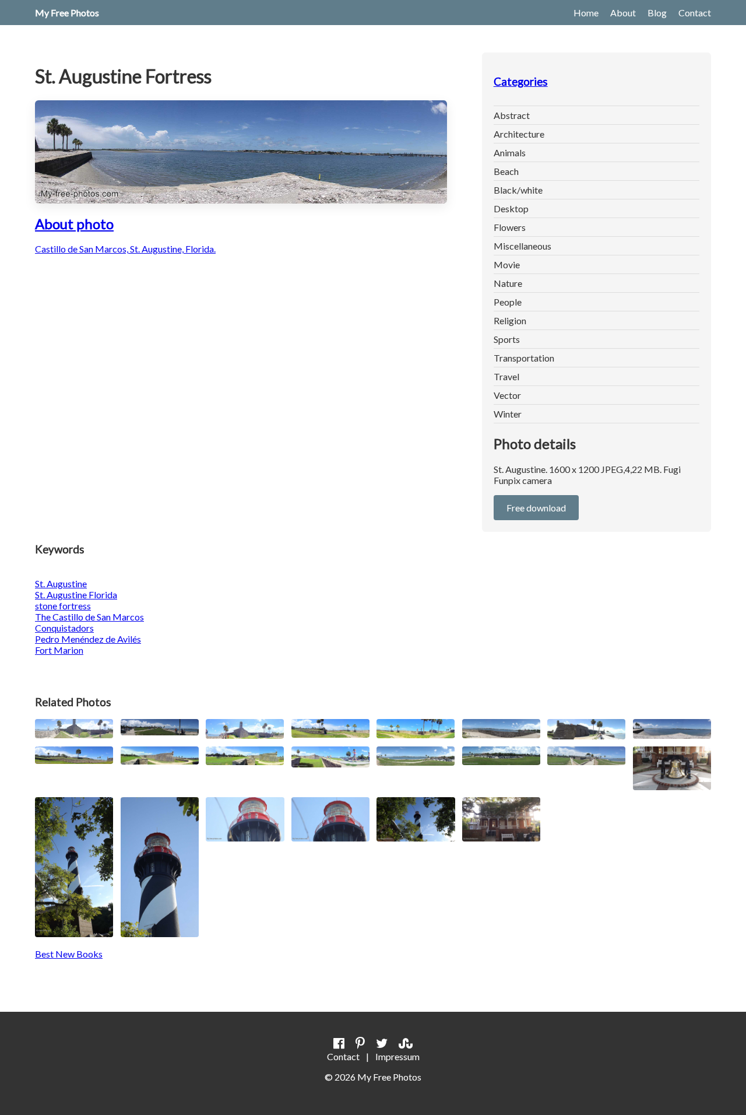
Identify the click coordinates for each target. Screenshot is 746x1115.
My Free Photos (67, 12)
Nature (508, 283)
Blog (657, 12)
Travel (506, 376)
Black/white (518, 189)
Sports (507, 339)
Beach (506, 171)
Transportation (524, 357)
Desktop (511, 208)
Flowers (510, 227)
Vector (507, 395)
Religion (510, 320)
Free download (536, 507)
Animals (510, 152)
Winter (508, 413)
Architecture (519, 133)
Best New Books (69, 953)
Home (586, 12)
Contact (694, 12)
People (508, 301)
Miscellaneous (522, 245)
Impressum (397, 1056)
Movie (507, 264)
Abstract (512, 115)
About (623, 12)
